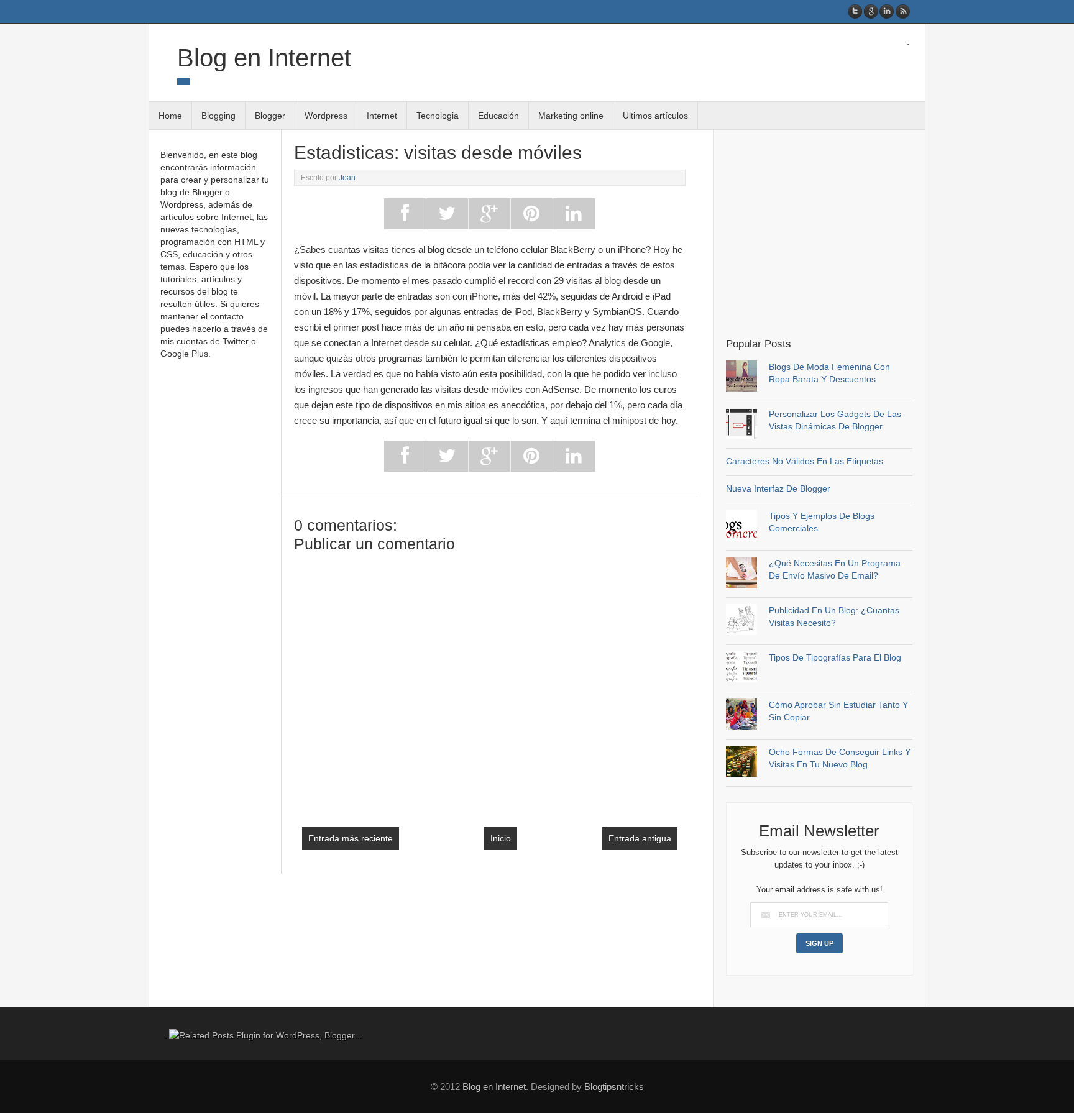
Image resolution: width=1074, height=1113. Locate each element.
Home (170, 116)
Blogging (218, 116)
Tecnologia (437, 116)
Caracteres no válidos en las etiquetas (804, 461)
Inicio (500, 838)
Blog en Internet (264, 57)
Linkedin (886, 11)
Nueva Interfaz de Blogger (778, 488)
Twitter (855, 11)
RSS (902, 11)
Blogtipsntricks (614, 1086)
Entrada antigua (639, 838)
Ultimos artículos (655, 116)
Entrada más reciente (350, 838)
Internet (382, 116)
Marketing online (571, 116)
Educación (498, 116)
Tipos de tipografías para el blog (835, 657)
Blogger (270, 116)
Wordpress (326, 116)
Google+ (871, 11)
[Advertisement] (830, 232)
